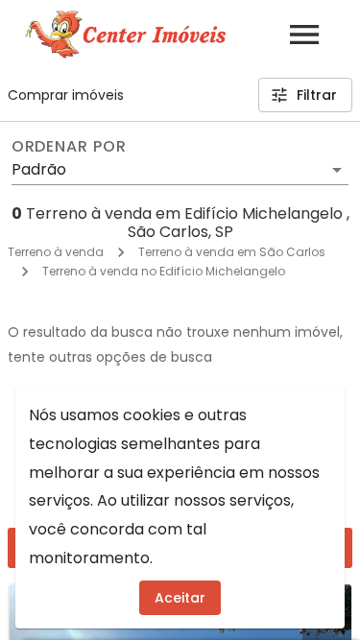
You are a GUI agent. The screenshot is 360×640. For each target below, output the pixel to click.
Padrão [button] (39, 169)
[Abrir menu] (304, 34)
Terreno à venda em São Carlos (231, 252)
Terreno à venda (56, 252)
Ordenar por (69, 146)
